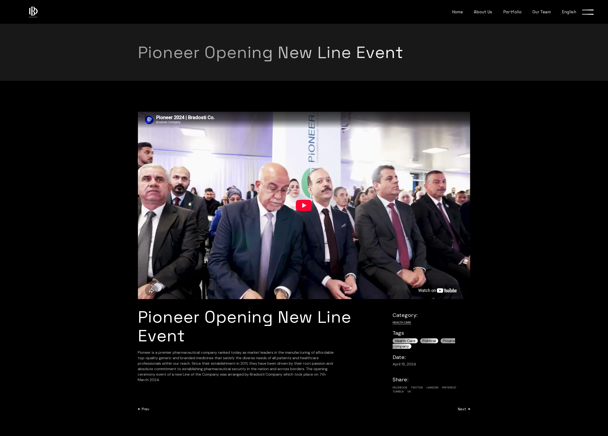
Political (429, 340)
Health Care (402, 322)
